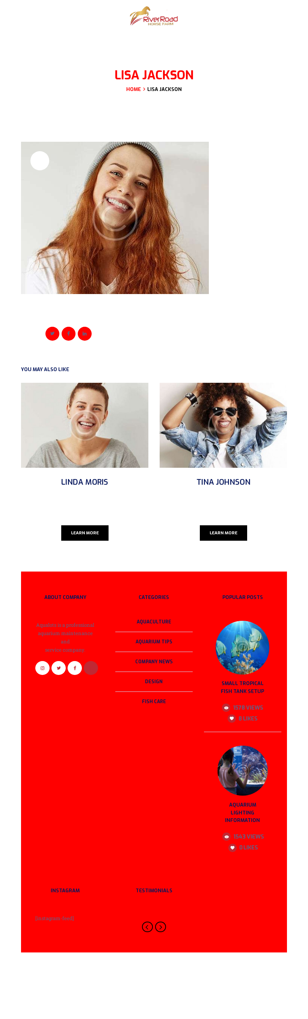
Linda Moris (84, 482)
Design (154, 682)
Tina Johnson (223, 482)
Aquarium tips (154, 642)
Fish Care (154, 702)
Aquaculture (154, 622)
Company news (154, 662)
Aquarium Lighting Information (242, 813)
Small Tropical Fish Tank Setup (242, 687)
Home (133, 89)
